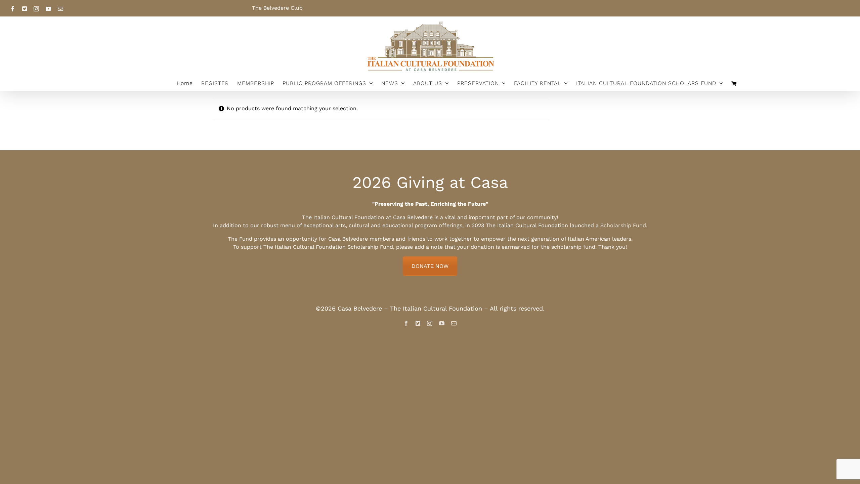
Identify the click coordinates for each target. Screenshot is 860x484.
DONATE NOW (430, 266)
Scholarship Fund (623, 225)
